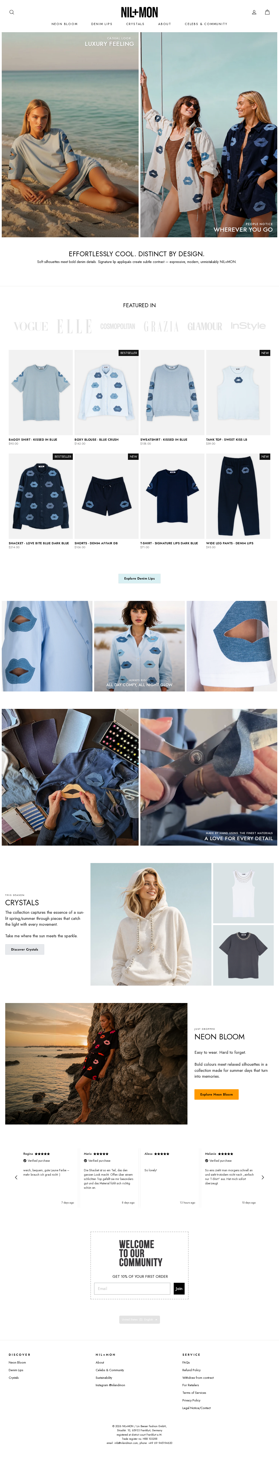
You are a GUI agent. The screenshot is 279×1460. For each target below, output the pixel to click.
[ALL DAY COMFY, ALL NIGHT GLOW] (139, 646)
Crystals (14, 1378)
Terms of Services (194, 1393)
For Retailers (190, 1385)
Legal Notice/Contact (196, 1408)
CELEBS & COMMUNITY (206, 24)
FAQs (186, 1362)
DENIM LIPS (102, 24)
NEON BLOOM (65, 24)
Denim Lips (16, 1370)
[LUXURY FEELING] (70, 134)
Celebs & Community (110, 1370)
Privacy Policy (191, 1400)
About (100, 1362)
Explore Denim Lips (139, 578)
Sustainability (104, 1378)
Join (179, 1288)
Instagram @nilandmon (110, 1385)
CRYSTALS (135, 24)
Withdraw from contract (198, 1378)
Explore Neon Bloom (216, 1094)
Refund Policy (191, 1370)
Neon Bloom (17, 1362)
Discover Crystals (24, 949)
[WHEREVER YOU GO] (208, 134)
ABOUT (164, 24)
